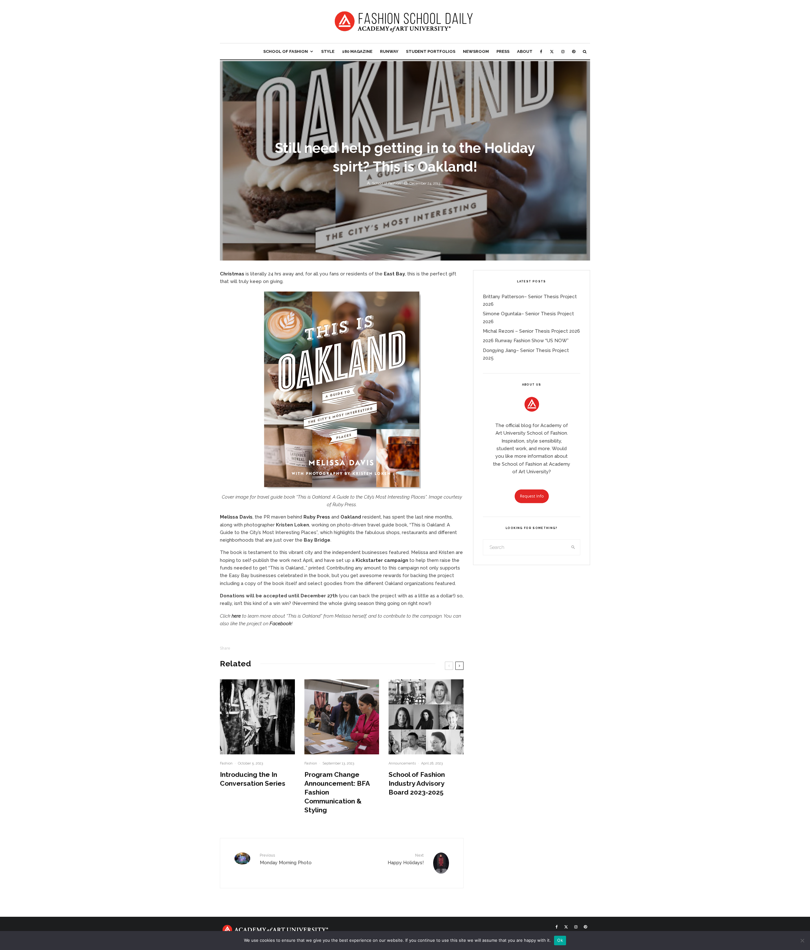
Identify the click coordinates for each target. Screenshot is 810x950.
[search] (573, 547)
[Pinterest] (573, 51)
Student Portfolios (430, 51)
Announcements (402, 763)
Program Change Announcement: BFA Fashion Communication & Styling (337, 792)
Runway (389, 51)
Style (327, 51)
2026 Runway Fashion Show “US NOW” (526, 340)
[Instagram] (563, 51)
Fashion (226, 763)
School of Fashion (285, 51)
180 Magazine (357, 51)
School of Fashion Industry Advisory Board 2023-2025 (417, 783)
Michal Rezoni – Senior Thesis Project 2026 (531, 331)
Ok (560, 940)
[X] (552, 51)
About (525, 51)
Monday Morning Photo (286, 859)
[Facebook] (541, 51)
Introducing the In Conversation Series (252, 779)
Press (502, 51)
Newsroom (476, 51)
